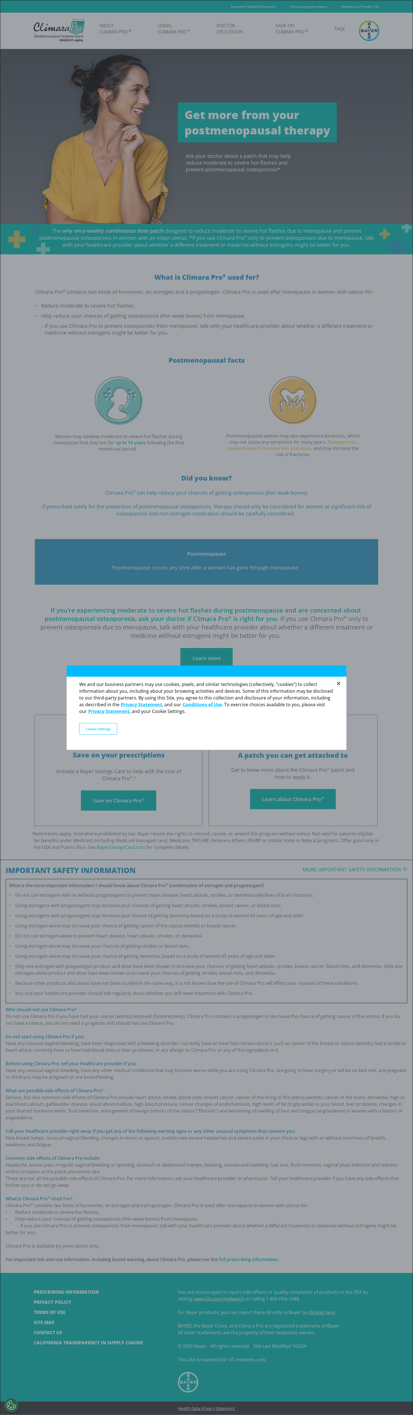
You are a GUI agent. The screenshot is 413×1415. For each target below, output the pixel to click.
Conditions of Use (202, 704)
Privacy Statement (141, 704)
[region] (206, 707)
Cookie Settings (98, 729)
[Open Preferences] (11, 1405)
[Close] (338, 683)
